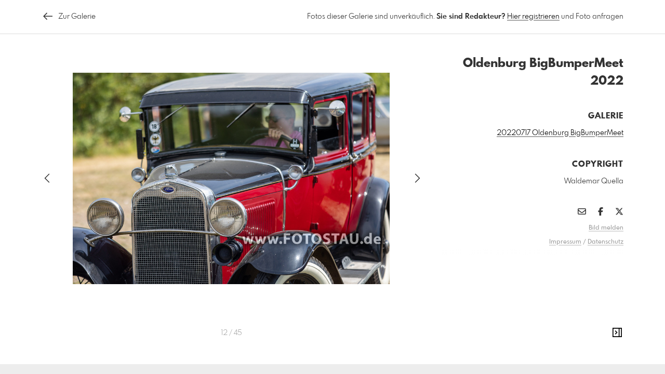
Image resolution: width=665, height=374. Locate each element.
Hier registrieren (533, 16)
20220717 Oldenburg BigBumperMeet (560, 133)
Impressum (565, 242)
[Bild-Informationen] (617, 333)
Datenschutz (605, 242)
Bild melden (606, 228)
